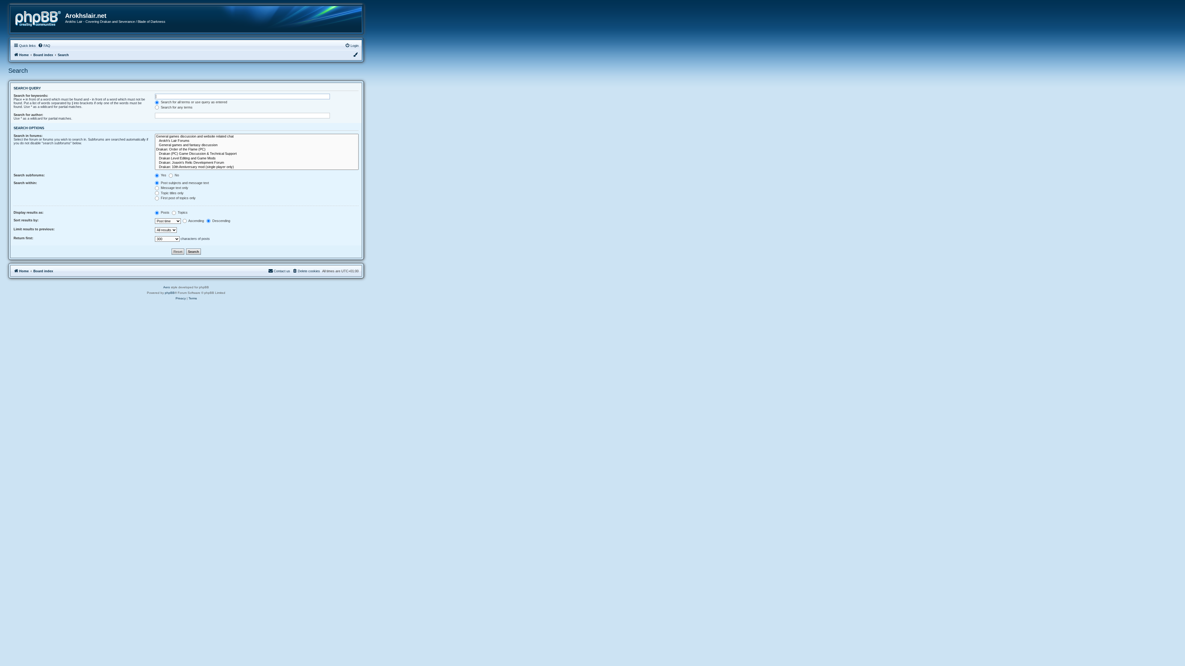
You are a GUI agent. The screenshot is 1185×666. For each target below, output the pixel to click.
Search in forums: (28, 136)
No (176, 175)
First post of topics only (178, 198)
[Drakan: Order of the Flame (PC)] (257, 149)
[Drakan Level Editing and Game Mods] (257, 158)
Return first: (23, 238)
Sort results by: (26, 220)
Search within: (25, 183)
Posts (164, 212)
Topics (182, 212)
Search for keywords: (31, 95)
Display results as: (29, 212)
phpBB (170, 292)
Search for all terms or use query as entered (193, 102)
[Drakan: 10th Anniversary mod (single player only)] (257, 167)
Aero (166, 287)
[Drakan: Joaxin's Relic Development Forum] (257, 163)
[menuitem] (44, 45)
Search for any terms (176, 107)
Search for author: (28, 115)
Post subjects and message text (184, 183)
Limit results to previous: (34, 229)
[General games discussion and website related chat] (257, 136)
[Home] (40, 18)
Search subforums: (29, 175)
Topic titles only (172, 193)
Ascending (196, 221)
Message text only (174, 188)
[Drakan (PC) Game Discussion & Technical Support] (257, 154)
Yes (163, 175)
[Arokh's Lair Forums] (257, 141)
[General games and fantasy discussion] (257, 145)
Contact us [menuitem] (282, 271)
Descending (220, 221)
